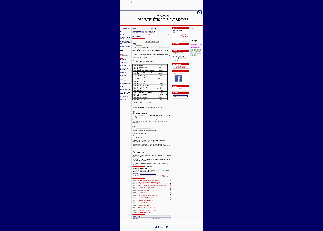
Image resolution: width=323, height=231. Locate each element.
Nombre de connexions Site (181, 67)
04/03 (134, 194)
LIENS (121, 86)
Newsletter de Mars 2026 (144, 192)
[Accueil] (126, 18)
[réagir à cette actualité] (170, 180)
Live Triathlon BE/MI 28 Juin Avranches (147, 210)
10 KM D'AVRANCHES (125, 65)
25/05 (134, 190)
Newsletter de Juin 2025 (144, 209)
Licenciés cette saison (181, 66)
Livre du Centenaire (178, 30)
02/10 (134, 204)
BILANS (122, 78)
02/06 (134, 212)
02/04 (134, 192)
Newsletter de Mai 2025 (144, 212)
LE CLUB (122, 34)
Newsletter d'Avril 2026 (143, 190)
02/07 (134, 209)
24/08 (134, 180)
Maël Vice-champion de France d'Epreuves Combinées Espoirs (152, 185)
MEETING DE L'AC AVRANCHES (124, 69)
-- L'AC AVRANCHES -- (125, 28)
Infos (133, 40)
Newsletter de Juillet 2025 (144, 205)
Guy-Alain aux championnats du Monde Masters (149, 180)
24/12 (134, 199)
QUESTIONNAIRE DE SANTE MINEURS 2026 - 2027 (125, 42)
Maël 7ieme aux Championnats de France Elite (149, 182)
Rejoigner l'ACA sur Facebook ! (180, 73)
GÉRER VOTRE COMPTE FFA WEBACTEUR (125, 93)
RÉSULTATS (122, 72)
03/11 (134, 202)
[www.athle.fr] (199, 14)
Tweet (148, 34)
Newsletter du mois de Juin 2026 (146, 187)
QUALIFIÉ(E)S (123, 75)
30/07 (134, 207)
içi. (136, 147)
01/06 (134, 189)
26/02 (134, 195)
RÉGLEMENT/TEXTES (125, 89)
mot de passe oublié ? (167, 176)
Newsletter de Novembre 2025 (145, 200)
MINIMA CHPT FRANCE (125, 96)
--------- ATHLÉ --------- (125, 81)
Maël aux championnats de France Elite (147, 207)
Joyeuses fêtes (141, 199)
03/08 (134, 205)
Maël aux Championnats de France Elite (147, 195)
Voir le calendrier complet (179, 53)
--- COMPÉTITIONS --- (124, 62)
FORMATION (123, 99)
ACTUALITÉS (123, 31)
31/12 (134, 197)
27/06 (134, 210)
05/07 (134, 187)
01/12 (134, 200)
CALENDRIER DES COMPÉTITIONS (124, 56)
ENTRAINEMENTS (124, 53)
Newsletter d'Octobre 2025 (144, 202)
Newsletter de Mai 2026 (144, 189)
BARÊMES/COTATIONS (125, 83)
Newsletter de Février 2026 (144, 194)
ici (152, 102)
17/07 (134, 182)
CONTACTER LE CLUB (125, 46)
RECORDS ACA (123, 59)
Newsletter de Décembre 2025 (145, 197)
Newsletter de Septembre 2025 (145, 204)
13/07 (134, 185)
